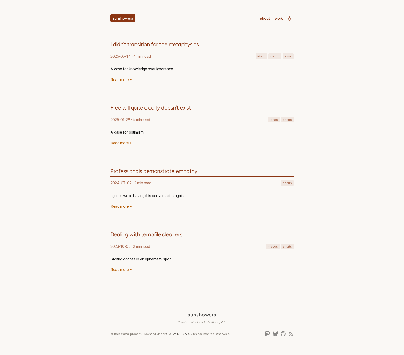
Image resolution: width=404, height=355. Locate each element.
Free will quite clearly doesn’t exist (150, 107)
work (279, 18)
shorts (274, 56)
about (265, 18)
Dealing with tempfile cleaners (146, 234)
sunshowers (202, 315)
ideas (261, 56)
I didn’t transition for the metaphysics (154, 44)
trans (288, 56)
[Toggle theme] (289, 18)
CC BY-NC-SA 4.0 (179, 334)
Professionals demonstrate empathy (153, 171)
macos (273, 246)
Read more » (121, 79)
